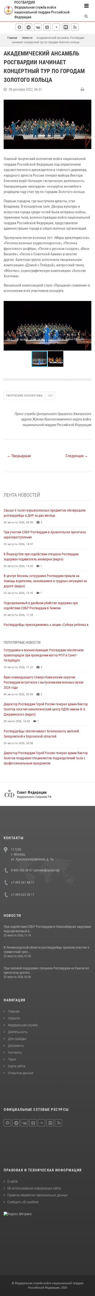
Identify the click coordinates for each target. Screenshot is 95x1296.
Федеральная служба (22, 1025)
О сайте (12, 1181)
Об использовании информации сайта (34, 1188)
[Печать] (83, 89)
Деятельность (17, 1032)
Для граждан (16, 1039)
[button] (87, 305)
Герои (11, 1059)
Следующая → (77, 456)
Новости (13, 1018)
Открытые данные (20, 1073)
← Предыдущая (19, 456)
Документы (15, 1046)
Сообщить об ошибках (23, 1202)
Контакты (14, 1052)
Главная (13, 1011)
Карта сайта (16, 1066)
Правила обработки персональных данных (37, 1195)
